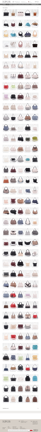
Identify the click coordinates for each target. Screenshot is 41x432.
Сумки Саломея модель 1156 (35, 371)
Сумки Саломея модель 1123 (20, 350)
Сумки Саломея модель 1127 (35, 350)
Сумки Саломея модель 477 (27, 256)
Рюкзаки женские (4, 427)
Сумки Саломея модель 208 (27, 131)
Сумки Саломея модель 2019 (20, 37)
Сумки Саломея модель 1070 (20, 329)
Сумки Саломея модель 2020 (27, 37)
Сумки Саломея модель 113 (34, 79)
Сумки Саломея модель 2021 (35, 37)
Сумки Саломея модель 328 (27, 183)
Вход (30, 1)
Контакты (9, 427)
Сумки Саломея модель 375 (20, 225)
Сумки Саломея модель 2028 (6, 58)
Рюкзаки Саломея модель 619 (35, 402)
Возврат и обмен (14, 427)
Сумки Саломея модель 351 (20, 204)
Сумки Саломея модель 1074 (27, 329)
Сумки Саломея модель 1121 (13, 350)
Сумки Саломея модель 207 (20, 131)
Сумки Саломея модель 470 (5, 256)
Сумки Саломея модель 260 (20, 152)
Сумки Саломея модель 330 (34, 183)
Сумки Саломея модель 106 (13, 79)
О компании (27, 4)
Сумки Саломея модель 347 (5, 204)
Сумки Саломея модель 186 (34, 110)
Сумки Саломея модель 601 (5, 298)
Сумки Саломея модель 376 (27, 225)
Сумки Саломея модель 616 (27, 298)
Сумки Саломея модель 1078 (35, 329)
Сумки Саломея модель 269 (34, 152)
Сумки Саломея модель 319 (13, 183)
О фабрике (21, 427)
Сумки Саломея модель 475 (20, 256)
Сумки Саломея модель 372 (5, 225)
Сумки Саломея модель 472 (13, 256)
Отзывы (19, 4)
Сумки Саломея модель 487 (5, 277)
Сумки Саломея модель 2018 (13, 37)
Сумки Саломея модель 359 (34, 204)
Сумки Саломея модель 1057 (13, 329)
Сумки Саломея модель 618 (34, 298)
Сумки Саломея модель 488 (13, 277)
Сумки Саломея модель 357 (27, 204)
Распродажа (15, 4)
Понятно (31, 430)
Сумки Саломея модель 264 (27, 152)
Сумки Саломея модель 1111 (6, 350)
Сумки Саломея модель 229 (5, 152)
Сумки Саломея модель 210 (34, 131)
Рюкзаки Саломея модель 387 (6, 402)
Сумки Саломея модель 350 (13, 204)
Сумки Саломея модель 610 (20, 298)
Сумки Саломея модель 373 (13, 225)
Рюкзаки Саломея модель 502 (13, 402)
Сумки (7, 4)
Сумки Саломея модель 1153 (20, 371)
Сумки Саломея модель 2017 (6, 37)
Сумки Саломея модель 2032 (20, 58)
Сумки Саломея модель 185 (27, 110)
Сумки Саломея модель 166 (13, 110)
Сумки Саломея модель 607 (13, 298)
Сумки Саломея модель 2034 (27, 58)
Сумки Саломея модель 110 (20, 79)
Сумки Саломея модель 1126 (27, 350)
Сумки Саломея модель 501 (20, 277)
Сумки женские (4, 426)
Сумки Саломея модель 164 (5, 110)
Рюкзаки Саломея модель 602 (28, 402)
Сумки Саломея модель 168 (20, 110)
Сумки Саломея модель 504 (34, 277)
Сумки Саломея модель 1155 (27, 371)
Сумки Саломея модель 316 (5, 183)
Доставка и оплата (14, 426)
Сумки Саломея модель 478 (34, 256)
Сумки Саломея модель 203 (6, 131)
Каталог (4, 4)
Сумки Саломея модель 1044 (6, 329)
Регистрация (31, 2)
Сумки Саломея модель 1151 (13, 371)
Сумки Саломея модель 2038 (35, 58)
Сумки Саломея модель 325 (20, 183)
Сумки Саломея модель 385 (34, 225)
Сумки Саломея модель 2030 (13, 58)
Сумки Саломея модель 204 (13, 131)
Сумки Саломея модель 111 (27, 79)
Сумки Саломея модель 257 (13, 152)
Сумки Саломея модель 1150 (6, 371)
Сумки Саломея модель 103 (5, 79)
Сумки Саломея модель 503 (27, 277)
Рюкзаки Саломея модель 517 (20, 402)
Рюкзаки (11, 4)
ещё (27, 430)
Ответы (23, 4)
